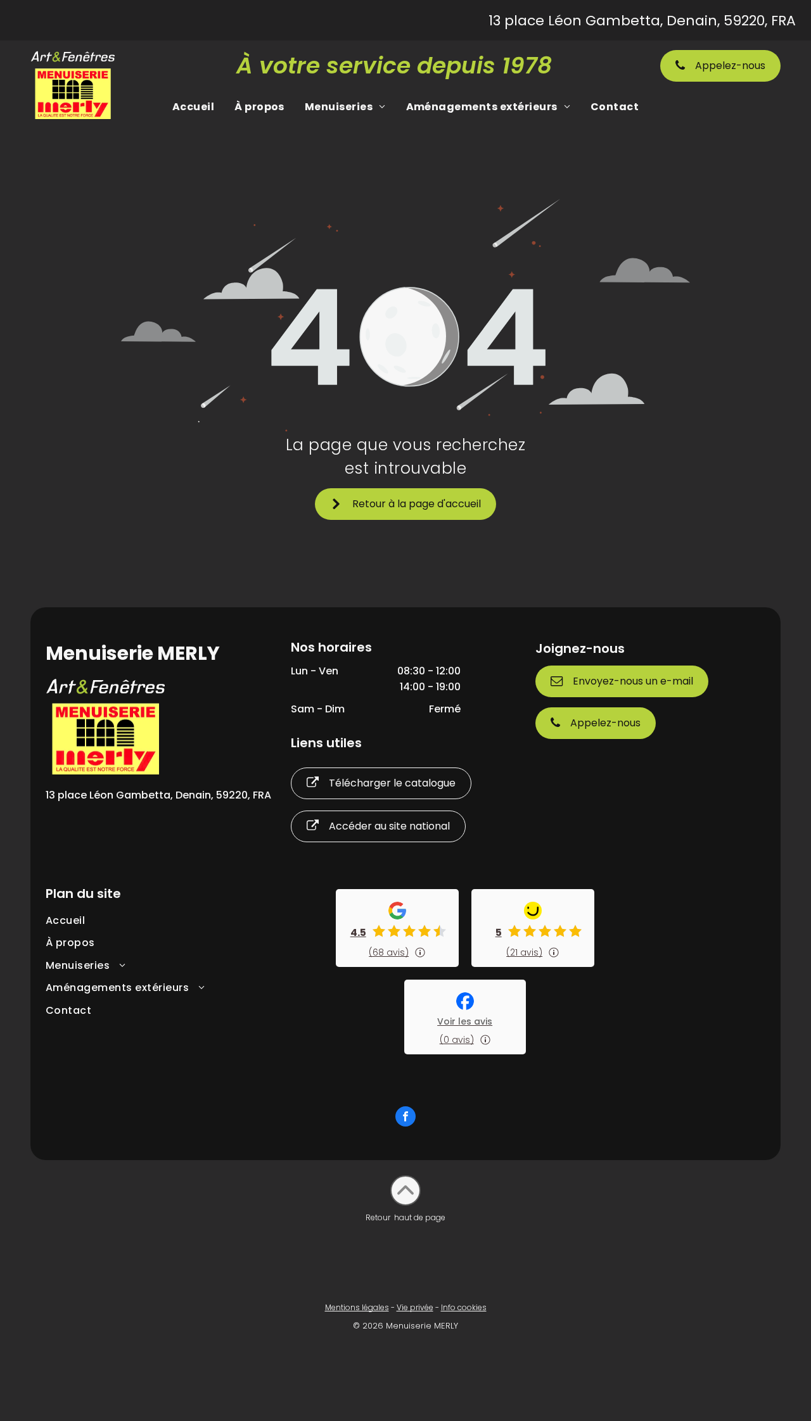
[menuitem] (193, 107)
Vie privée (415, 1307)
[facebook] (405, 1118)
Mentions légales (357, 1307)
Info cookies (464, 1307)
